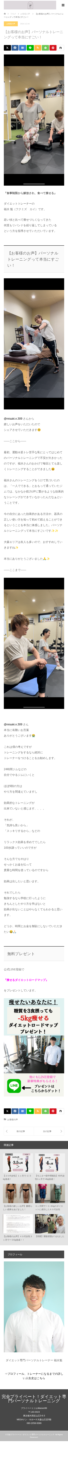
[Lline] (30, 48)
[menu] (63, 5)
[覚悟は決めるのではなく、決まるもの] (49, 1131)
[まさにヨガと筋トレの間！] (19, 1131)
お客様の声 (10, 24)
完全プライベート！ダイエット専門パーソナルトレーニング (34, 1398)
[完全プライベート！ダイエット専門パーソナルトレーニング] (30, 5)
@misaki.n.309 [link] (13, 418)
